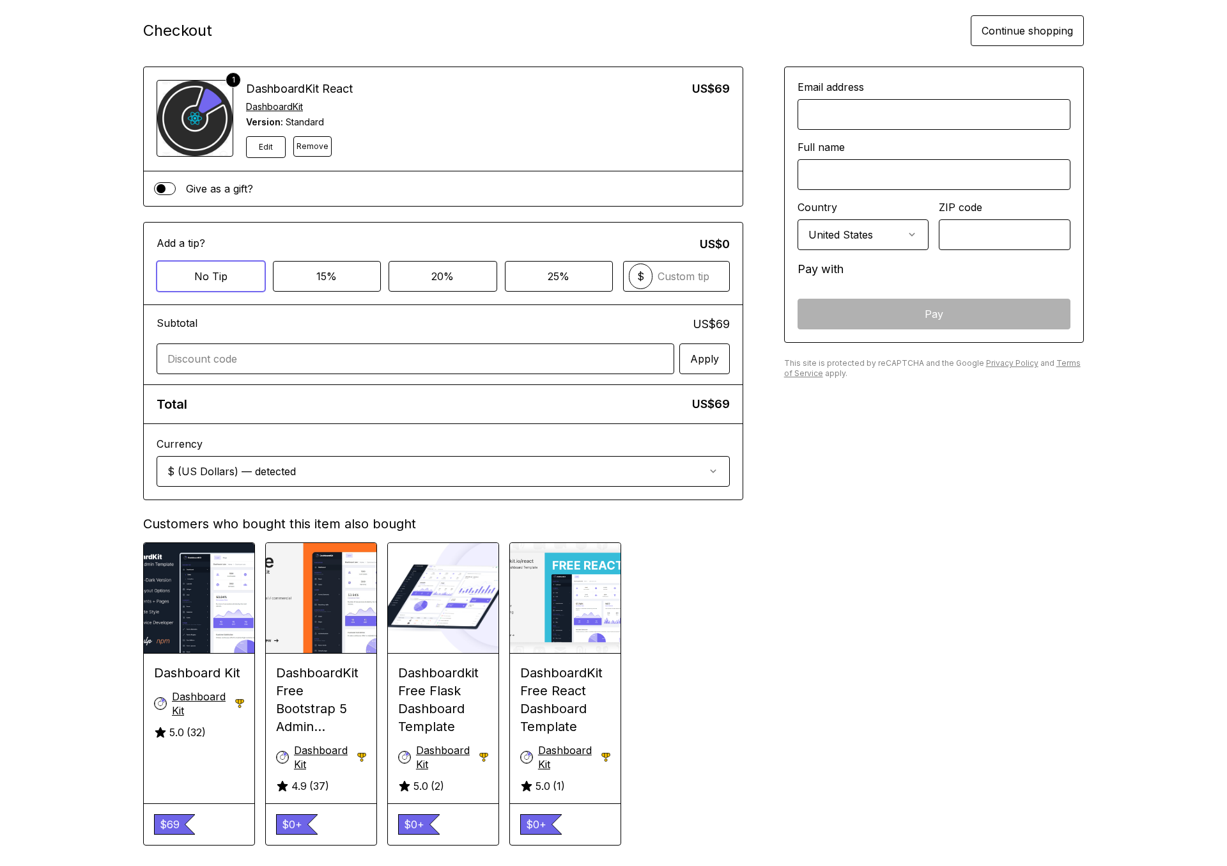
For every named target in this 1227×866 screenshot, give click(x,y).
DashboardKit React (299, 88)
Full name (821, 147)
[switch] (165, 188)
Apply (704, 358)
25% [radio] (558, 276)
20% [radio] (442, 276)
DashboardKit (274, 106)
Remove (312, 146)
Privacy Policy (1012, 363)
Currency (180, 443)
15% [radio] (326, 276)
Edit (266, 147)
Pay (934, 314)
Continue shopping (1027, 30)
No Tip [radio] (211, 276)
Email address (831, 87)
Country (817, 207)
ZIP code (960, 207)
